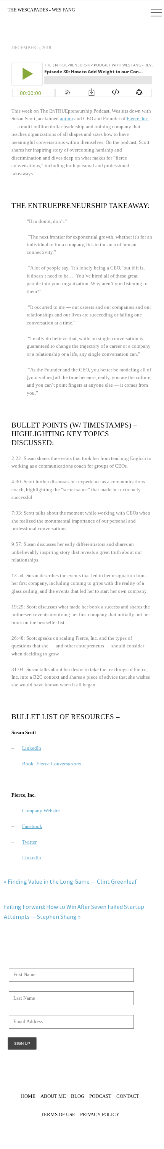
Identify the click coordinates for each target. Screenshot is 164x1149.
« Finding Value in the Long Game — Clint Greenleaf (70, 881)
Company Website (41, 810)
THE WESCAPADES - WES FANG (41, 10)
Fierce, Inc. (138, 118)
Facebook (32, 826)
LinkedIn (31, 748)
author (66, 118)
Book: (51, 764)
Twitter (29, 842)
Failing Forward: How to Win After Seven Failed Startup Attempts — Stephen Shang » (74, 911)
